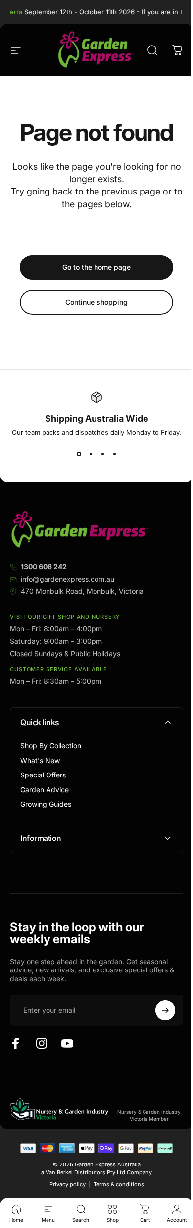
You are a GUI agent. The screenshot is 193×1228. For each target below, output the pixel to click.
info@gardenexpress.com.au (67, 579)
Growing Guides (45, 804)
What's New (40, 760)
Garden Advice (44, 789)
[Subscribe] (158, 1010)
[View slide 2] (90, 454)
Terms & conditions (115, 1184)
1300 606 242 (44, 566)
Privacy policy (64, 1184)
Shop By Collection (50, 745)
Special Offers (43, 775)
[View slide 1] (79, 454)
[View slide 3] (102, 454)
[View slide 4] (114, 454)
